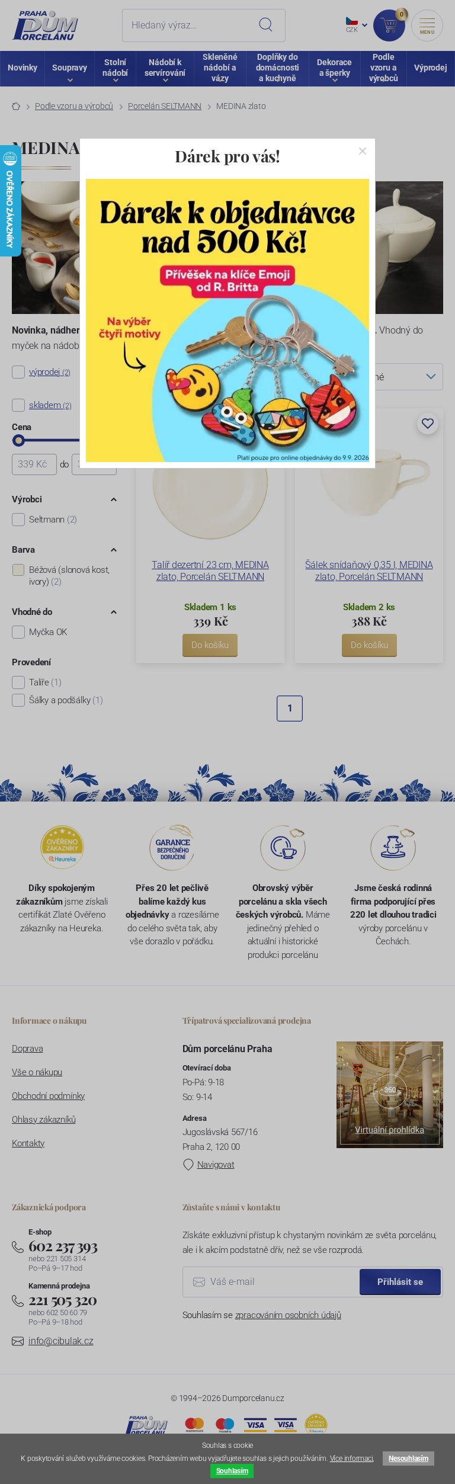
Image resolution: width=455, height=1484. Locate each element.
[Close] (362, 151)
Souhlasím (232, 1471)
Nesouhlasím (408, 1458)
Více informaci (351, 1458)
